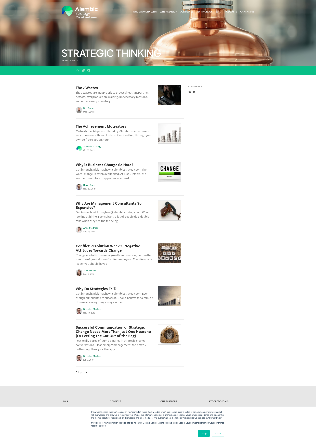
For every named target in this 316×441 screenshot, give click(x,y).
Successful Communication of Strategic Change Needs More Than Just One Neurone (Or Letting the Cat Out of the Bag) (113, 332)
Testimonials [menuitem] (204, 12)
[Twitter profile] (194, 92)
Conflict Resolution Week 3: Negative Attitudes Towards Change (108, 248)
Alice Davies (89, 270)
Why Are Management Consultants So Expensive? (109, 205)
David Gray (89, 185)
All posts (81, 372)
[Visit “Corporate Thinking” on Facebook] (89, 71)
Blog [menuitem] (219, 12)
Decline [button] (217, 433)
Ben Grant (88, 108)
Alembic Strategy (92, 146)
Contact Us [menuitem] (247, 12)
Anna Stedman (90, 227)
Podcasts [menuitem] (231, 12)
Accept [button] (204, 433)
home (65, 61)
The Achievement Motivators (101, 126)
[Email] (190, 92)
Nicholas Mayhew (92, 309)
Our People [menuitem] (186, 12)
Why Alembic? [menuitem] (168, 12)
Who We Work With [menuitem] (145, 12)
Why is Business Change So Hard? (104, 164)
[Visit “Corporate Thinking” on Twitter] (83, 71)
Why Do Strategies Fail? (96, 288)
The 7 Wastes (87, 87)
